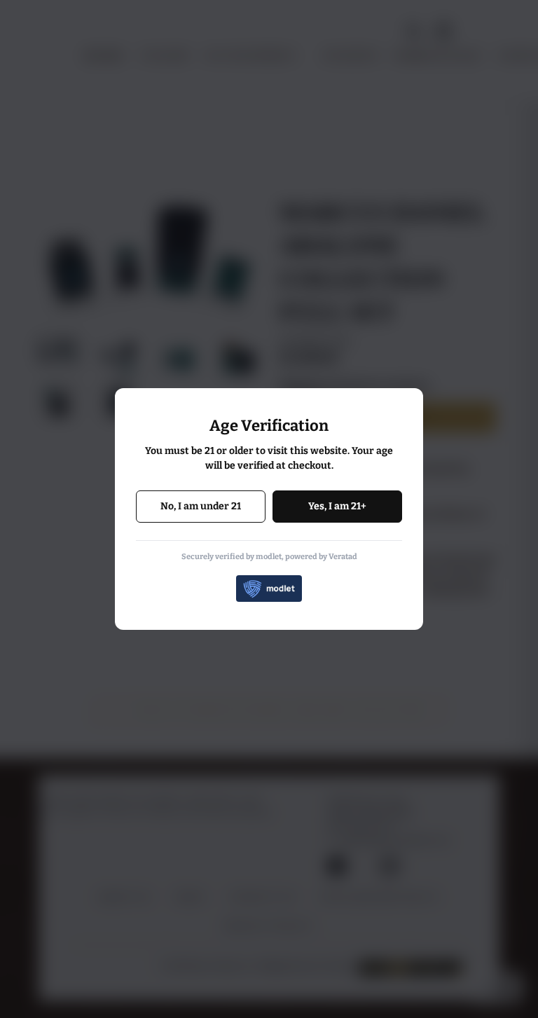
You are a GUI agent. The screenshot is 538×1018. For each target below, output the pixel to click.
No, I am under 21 (200, 506)
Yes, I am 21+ (337, 506)
